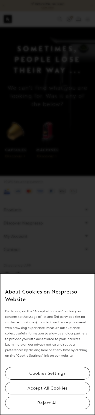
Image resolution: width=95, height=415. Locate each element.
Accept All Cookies (47, 388)
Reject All (47, 403)
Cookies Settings (47, 373)
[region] (47, 344)
